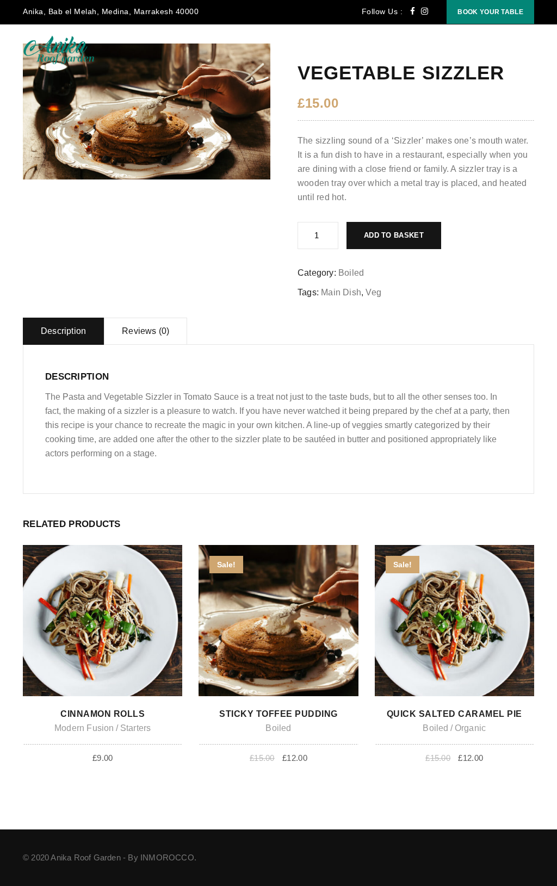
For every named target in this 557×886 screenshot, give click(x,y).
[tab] (63, 331)
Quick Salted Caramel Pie (454, 713)
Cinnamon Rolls (102, 713)
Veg (373, 292)
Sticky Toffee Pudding (278, 713)
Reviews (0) (145, 331)
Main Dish (341, 292)
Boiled (351, 272)
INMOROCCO (167, 857)
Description (63, 331)
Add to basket (394, 235)
